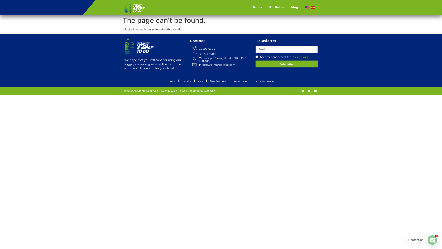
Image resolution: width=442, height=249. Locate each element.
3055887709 (207, 54)
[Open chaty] (432, 240)
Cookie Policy (240, 81)
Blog (294, 7)
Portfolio (276, 7)
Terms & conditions (264, 81)
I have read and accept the (284, 57)
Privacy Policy (300, 57)
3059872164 (207, 48)
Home (257, 7)
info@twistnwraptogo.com (217, 64)
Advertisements (218, 81)
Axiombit (209, 91)
